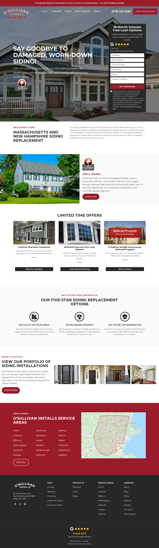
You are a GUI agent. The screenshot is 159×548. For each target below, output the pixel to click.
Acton (16, 430)
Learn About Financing (79, 269)
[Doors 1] (144, 374)
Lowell (39, 440)
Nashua (63, 430)
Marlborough (42, 450)
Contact (50, 487)
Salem (62, 440)
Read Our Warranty (34, 269)
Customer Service (55, 500)
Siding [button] (45, 11)
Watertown (64, 450)
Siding (75, 496)
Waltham (63, 445)
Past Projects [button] (82, 11)
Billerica (17, 440)
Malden (40, 445)
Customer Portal (54, 505)
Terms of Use (129, 107)
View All (21, 462)
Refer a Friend (125, 269)
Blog (126, 492)
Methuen (40, 455)
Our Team (128, 509)
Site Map (85, 541)
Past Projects (129, 514)
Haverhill (17, 450)
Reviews (127, 500)
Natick (62, 435)
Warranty (51, 492)
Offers (126, 496)
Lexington (41, 435)
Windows (77, 487)
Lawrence (41, 430)
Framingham (20, 445)
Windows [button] (56, 11)
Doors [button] (68, 11)
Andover (17, 435)
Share (34, 257)
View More (10, 390)
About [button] (97, 11)
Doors (75, 492)
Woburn (63, 455)
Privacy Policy (76, 541)
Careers (127, 505)
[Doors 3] (92, 374)
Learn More (91, 197)
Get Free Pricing (127, 87)
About (126, 487)
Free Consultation (145, 11)
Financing (51, 496)
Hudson (17, 455)
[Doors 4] (118, 374)
